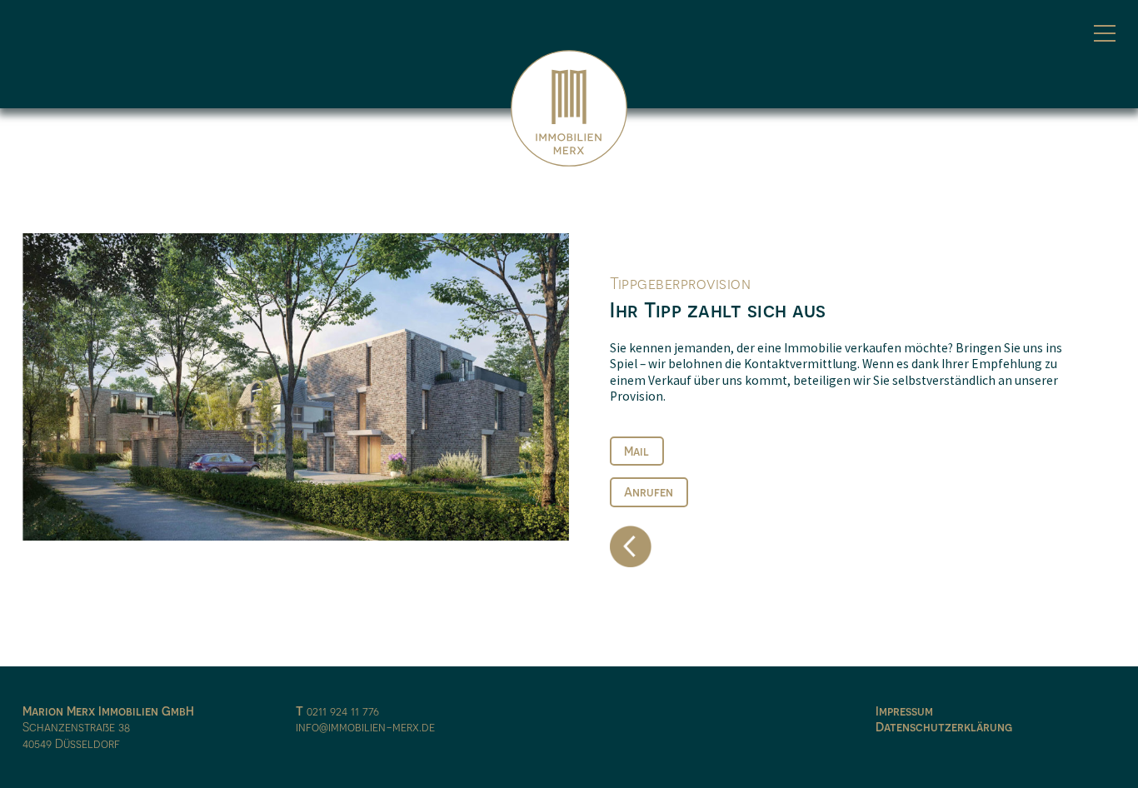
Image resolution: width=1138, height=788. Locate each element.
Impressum (904, 711)
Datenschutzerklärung (944, 727)
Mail (636, 451)
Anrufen (648, 492)
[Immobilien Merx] (569, 108)
